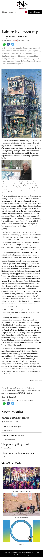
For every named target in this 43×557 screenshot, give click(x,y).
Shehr (15, 41)
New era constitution (13, 435)
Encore (11, 12)
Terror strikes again (12, 426)
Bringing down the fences (15, 417)
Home (4, 12)
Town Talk (21, 544)
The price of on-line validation (18, 452)
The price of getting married (16, 444)
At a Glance (35, 12)
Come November (21, 518)
